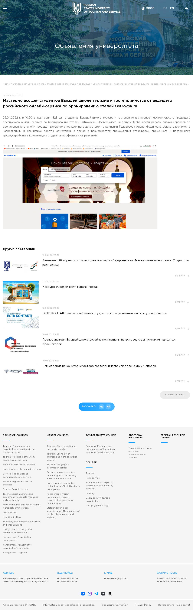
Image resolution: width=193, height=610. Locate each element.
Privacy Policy (143, 605)
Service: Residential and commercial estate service (17, 475)
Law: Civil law (9, 513)
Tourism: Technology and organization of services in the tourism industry (19, 449)
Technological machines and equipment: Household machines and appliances (20, 497)
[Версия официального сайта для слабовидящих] (186, 8)
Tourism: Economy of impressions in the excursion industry (62, 457)
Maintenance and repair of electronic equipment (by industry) (99, 486)
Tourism (90, 473)
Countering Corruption (115, 605)
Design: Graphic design (15, 489)
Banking (90, 493)
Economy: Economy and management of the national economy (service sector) (100, 449)
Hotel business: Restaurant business (22, 469)
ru (165, 8)
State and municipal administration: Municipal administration (21, 506)
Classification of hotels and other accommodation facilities (140, 453)
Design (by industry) (97, 506)
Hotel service (93, 478)
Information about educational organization (69, 605)
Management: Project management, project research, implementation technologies (60, 498)
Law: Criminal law (12, 517)
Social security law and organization (98, 499)
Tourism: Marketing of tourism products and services (19, 458)
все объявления (175, 395)
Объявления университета (28, 84)
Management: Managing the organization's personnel (17, 546)
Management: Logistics (15, 553)
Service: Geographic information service (58, 466)
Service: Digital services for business (17, 483)
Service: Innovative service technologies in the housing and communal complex (62, 475)
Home (6, 84)
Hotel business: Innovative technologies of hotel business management (63, 486)
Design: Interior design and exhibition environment (17, 531)
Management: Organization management (17, 538)
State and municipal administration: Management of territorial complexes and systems (63, 512)
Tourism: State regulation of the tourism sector (61, 447)
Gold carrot (183, 605)
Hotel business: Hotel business (19, 465)
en (172, 8)
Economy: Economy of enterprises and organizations (21, 523)
